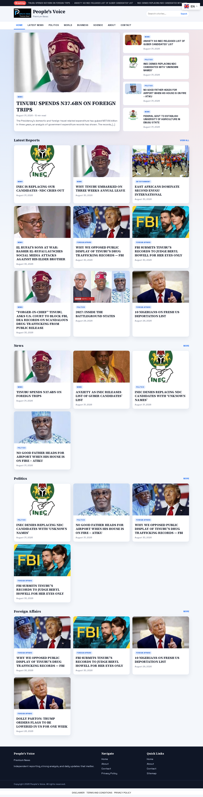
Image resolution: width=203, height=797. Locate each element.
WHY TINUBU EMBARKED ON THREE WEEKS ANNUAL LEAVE (100, 188)
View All (184, 140)
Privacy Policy (109, 773)
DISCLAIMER (78, 792)
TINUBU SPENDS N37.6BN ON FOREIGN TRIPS (49, 3)
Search (184, 14)
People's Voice (49, 11)
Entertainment (143, 182)
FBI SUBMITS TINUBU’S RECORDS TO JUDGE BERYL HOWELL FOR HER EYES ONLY (158, 251)
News (20, 97)
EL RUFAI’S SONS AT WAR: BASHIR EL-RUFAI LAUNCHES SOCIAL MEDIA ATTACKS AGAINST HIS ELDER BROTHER (40, 253)
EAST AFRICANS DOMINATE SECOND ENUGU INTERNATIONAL (157, 190)
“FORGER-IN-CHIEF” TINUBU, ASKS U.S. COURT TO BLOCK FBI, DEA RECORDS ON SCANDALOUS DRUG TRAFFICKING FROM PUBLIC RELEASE (42, 320)
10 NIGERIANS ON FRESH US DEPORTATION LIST (157, 314)
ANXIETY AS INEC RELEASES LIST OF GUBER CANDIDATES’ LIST (103, 3)
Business (82, 25)
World (68, 25)
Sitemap (151, 773)
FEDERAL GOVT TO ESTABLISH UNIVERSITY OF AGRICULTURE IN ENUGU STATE (161, 119)
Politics (54, 25)
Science (98, 25)
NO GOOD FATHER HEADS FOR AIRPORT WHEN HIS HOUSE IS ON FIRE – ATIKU (164, 93)
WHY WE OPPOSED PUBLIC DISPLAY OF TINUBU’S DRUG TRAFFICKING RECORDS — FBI (100, 251)
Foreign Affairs (84, 242)
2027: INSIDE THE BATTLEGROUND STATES (95, 314)
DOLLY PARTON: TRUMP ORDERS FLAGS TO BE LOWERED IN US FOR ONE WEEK (42, 722)
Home (19, 25)
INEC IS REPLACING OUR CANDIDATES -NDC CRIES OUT (40, 188)
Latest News (36, 25)
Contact (126, 25)
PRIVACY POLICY (122, 792)
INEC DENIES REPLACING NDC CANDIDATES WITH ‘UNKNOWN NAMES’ (169, 3)
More (186, 345)
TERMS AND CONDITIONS (99, 792)
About (112, 25)
